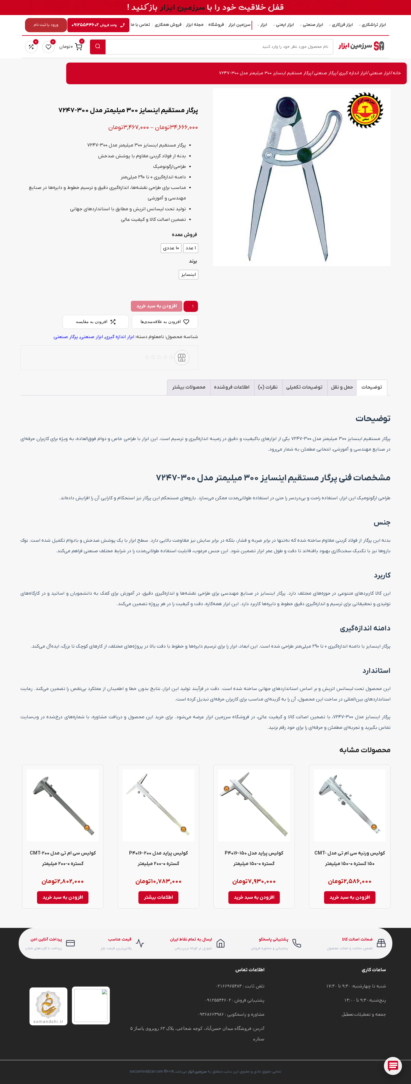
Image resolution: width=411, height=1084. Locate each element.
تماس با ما (140, 25)
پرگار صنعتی (325, 73)
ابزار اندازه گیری (353, 73)
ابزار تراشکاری (374, 25)
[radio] (191, 248)
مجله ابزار (195, 25)
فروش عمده (184, 235)
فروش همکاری (168, 25)
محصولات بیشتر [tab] (189, 387)
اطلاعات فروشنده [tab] (231, 387)
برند (193, 261)
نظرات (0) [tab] (268, 387)
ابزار (263, 25)
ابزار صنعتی (313, 25)
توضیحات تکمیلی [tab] (304, 387)
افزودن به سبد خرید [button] (349, 898)
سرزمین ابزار (239, 25)
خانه (397, 73)
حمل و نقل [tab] (342, 387)
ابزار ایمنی (285, 25)
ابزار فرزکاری (342, 25)
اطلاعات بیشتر (158, 898)
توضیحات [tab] (371, 387)
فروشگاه (216, 25)
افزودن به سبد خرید (156, 306)
